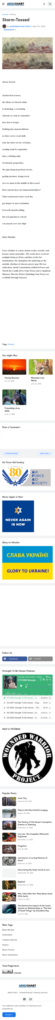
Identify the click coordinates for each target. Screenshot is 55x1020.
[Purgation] (9, 849)
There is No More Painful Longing (33, 810)
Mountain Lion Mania (37, 379)
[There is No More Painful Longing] (9, 813)
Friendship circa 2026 (12, 409)
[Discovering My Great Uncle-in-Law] (9, 873)
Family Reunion (12, 377)
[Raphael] (9, 885)
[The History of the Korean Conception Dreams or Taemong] (9, 825)
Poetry (13, 14)
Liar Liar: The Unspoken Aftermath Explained (33, 835)
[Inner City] (9, 801)
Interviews (7, 935)
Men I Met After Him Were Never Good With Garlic (35, 894)
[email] (30, 999)
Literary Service (9, 940)
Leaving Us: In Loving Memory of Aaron (32, 859)
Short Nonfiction (10, 955)
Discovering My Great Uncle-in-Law (34, 870)
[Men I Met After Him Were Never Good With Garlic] (9, 897)
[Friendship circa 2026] (14, 397)
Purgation (22, 846)
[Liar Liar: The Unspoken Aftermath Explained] (9, 837)
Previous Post (12, 453)
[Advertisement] (27, 312)
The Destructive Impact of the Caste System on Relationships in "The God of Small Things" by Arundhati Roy (34, 908)
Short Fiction (8, 950)
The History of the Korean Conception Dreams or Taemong (35, 823)
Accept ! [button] (9, 1014)
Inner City (22, 798)
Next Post (44, 453)
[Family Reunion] (14, 367)
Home (5, 14)
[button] (3, 4)
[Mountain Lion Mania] (41, 367)
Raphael (21, 881)
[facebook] (24, 999)
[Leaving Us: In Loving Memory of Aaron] (9, 861)
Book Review (8, 930)
